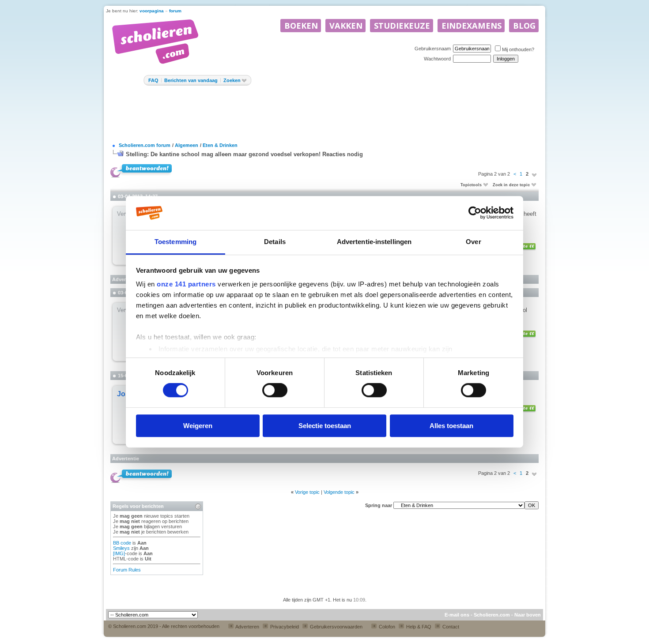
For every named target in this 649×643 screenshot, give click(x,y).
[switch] (274, 390)
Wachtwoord (437, 58)
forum (175, 10)
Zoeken (232, 80)
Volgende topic (339, 492)
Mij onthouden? (518, 49)
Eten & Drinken (220, 145)
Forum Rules (127, 569)
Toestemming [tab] (175, 241)
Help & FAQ (418, 626)
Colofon (386, 626)
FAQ (153, 80)
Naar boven (527, 614)
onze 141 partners (186, 284)
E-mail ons (457, 614)
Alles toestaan (451, 425)
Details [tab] (275, 241)
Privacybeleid (284, 626)
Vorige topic (307, 492)
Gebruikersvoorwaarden (335, 626)
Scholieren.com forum (144, 145)
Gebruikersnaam (433, 48)
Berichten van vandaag (191, 80)
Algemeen (186, 145)
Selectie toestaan (324, 425)
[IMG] (119, 553)
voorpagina (152, 10)
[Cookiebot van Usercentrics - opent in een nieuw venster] (474, 212)
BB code (122, 542)
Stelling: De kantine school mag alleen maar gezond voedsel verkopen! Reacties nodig (244, 154)
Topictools (471, 185)
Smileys (121, 548)
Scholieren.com (492, 614)
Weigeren (197, 425)
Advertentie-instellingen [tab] (374, 241)
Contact (450, 626)
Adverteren (246, 626)
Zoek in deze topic (511, 185)
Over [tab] (473, 241)
